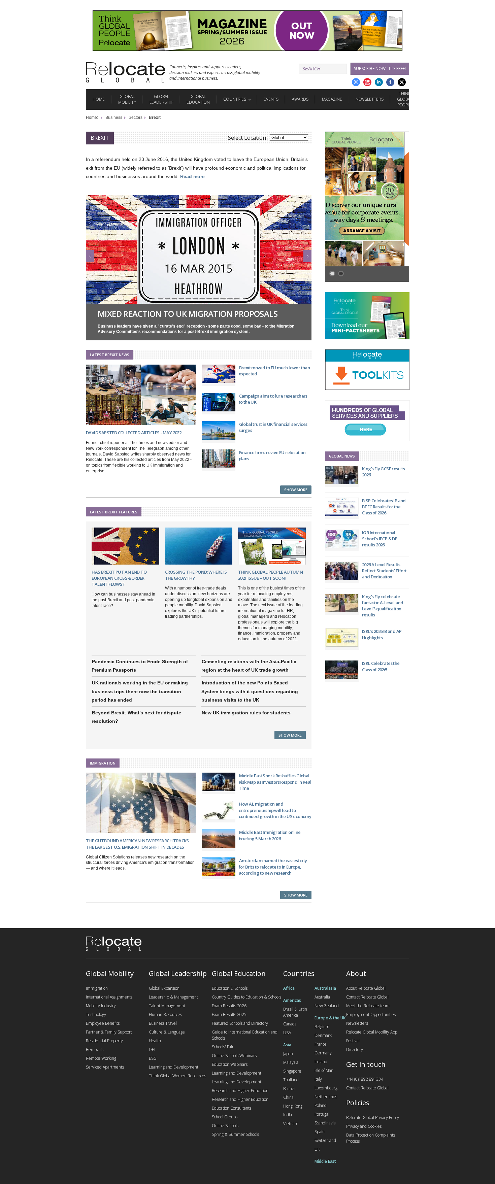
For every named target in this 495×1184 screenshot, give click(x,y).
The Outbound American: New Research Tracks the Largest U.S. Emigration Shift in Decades (137, 844)
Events (271, 99)
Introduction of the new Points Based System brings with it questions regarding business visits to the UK (249, 691)
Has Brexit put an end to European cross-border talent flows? (119, 578)
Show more (295, 489)
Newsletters (370, 99)
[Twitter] (402, 82)
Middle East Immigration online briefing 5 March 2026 (270, 835)
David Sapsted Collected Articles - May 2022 (133, 433)
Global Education (198, 99)
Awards (300, 99)
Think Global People (404, 99)
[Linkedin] (379, 82)
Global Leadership (161, 99)
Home (99, 99)
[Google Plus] (356, 82)
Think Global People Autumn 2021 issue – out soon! (270, 575)
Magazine (332, 99)
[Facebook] (390, 82)
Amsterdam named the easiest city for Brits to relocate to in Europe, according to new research (273, 866)
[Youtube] (367, 82)
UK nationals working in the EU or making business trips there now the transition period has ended (140, 691)
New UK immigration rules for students (246, 712)
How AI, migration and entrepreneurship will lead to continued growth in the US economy (275, 810)
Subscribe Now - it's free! (380, 68)
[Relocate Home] (125, 72)
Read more (192, 176)
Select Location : (248, 137)
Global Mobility (127, 99)
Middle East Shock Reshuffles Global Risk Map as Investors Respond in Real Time (275, 782)
